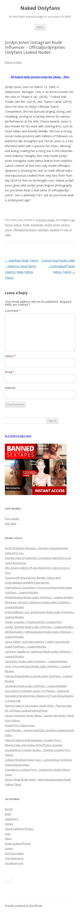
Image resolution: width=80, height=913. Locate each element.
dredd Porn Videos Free (19, 725)
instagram (37, 225)
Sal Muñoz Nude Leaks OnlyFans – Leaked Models (36, 661)
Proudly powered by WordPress (23, 905)
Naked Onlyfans (40, 8)
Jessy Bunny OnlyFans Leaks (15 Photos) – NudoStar (37, 691)
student (54, 230)
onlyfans (43, 230)
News (8, 838)
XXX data (10, 523)
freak (26, 225)
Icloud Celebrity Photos (19, 829)
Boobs (9, 809)
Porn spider (12, 518)
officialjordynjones (24, 230)
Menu (40, 27)
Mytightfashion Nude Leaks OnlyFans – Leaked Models (39, 597)
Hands (9, 824)
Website (10, 388)
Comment (13, 311)
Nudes (9, 848)
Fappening (11, 819)
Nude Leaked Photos (18, 843)
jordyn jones (52, 225)
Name (10, 356)
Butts (8, 814)
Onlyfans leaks (45, 220)
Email (10, 372)
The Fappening (14, 858)
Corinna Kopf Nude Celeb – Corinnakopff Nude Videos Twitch (58, 266)
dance (18, 225)
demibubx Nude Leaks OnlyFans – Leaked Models (36, 686)
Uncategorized (14, 863)
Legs (8, 833)
